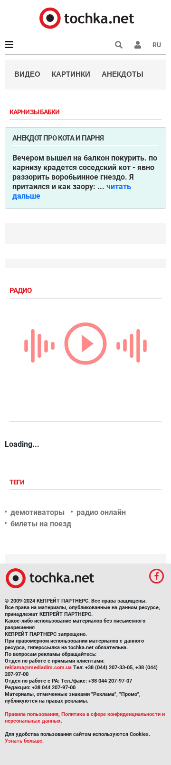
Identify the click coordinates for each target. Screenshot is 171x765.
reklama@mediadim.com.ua (38, 667)
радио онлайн (101, 512)
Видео (27, 74)
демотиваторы (37, 512)
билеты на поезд (40, 523)
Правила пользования (31, 714)
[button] (137, 44)
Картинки (71, 74)
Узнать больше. (24, 741)
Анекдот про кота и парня (58, 138)
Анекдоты (122, 74)
